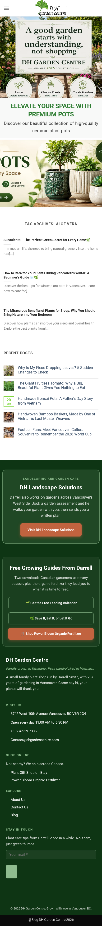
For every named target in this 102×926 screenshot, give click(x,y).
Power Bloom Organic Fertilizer (35, 780)
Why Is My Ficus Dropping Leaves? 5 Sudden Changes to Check (55, 369)
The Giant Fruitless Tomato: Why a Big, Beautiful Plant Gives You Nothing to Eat (51, 385)
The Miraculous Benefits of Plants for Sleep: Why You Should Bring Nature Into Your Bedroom (49, 313)
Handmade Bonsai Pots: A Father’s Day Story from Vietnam (55, 400)
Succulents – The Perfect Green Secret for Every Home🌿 (47, 240)
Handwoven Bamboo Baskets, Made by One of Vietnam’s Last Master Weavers (56, 416)
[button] (6, 8)
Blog (14, 815)
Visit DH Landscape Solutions (51, 530)
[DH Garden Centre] (51, 8)
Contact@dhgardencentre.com (35, 740)
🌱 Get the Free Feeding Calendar (51, 603)
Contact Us (19, 807)
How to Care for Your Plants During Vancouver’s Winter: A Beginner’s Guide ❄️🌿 (46, 275)
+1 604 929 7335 (24, 731)
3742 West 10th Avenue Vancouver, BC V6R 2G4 (48, 714)
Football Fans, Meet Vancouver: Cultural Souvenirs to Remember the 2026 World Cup (55, 431)
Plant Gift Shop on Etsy (29, 772)
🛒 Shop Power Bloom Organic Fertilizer (51, 633)
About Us (18, 800)
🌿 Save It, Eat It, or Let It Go (51, 618)
